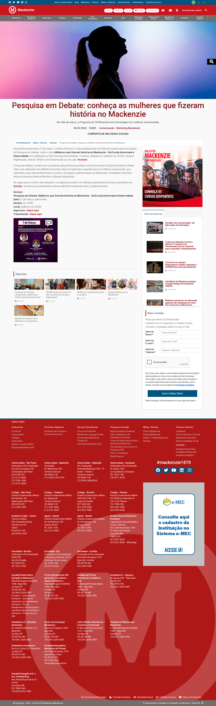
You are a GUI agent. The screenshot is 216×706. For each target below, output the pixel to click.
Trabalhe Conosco (167, 697)
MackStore (140, 10)
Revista (128, 10)
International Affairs (192, 10)
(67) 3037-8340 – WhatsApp (123, 542)
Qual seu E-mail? (149, 342)
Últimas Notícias (153, 213)
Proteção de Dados (185, 385)
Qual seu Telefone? (150, 350)
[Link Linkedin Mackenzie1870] (22, 2)
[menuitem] (63, 2)
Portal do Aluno (152, 10)
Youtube (82, 159)
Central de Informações (95, 697)
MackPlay (118, 10)
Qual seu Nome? (149, 333)
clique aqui (32, 210)
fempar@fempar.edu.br (55, 663)
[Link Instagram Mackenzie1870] (26, 2)
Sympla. (18, 186)
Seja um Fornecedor (192, 697)
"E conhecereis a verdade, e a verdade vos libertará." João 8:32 (172, 703)
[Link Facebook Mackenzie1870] (10, 2)
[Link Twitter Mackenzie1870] (14, 2)
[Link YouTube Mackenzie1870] (18, 2)
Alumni (108, 10)
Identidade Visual (145, 697)
